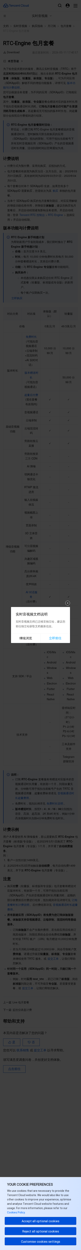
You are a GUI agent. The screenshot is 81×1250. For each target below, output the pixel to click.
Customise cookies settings (40, 1242)
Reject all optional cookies (40, 1231)
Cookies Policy (16, 1212)
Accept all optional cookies (40, 1221)
